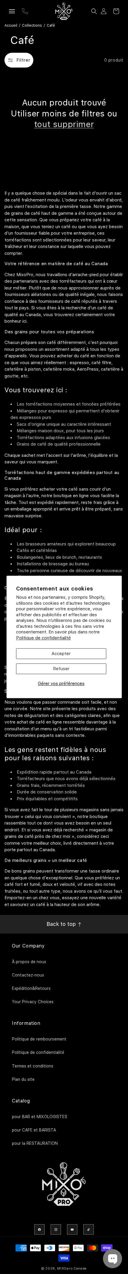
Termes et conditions (32, 1066)
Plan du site (23, 1079)
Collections (32, 25)
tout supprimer (64, 124)
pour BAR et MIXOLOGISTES (39, 1116)
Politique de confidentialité (43, 638)
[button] (11, 11)
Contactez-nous (28, 975)
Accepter (61, 654)
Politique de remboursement (39, 1039)
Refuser (61, 669)
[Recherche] (94, 11)
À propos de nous (29, 961)
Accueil (10, 25)
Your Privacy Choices (33, 1001)
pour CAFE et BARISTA (34, 1130)
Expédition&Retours (31, 988)
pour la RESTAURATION (35, 1143)
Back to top (61, 924)
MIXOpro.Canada (72, 1268)
